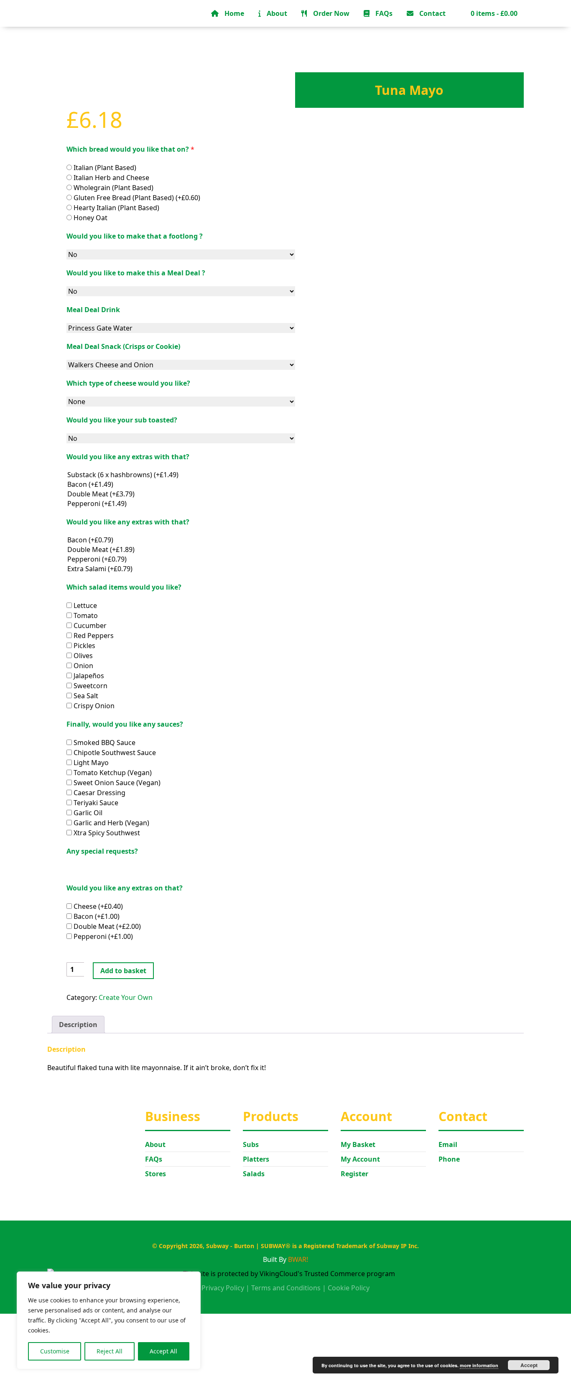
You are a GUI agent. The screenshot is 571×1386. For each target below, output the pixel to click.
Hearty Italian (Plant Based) (115, 207)
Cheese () (97, 906)
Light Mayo (90, 762)
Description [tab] (78, 1024)
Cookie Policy (349, 1287)
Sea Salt (85, 695)
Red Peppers (93, 635)
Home (233, 13)
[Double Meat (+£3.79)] (180, 494)
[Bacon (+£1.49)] (180, 484)
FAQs (383, 13)
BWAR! (298, 1259)
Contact (432, 13)
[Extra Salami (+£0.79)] (180, 569)
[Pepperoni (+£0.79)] (180, 559)
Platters (256, 1159)
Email (447, 1144)
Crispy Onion (93, 705)
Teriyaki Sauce (95, 802)
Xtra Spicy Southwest (106, 832)
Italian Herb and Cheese (110, 177)
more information (479, 1365)
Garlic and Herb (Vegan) (110, 822)
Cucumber (89, 625)
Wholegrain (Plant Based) (112, 187)
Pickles (83, 645)
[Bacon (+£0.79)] (180, 540)
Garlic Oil (87, 812)
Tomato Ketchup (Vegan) (112, 772)
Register (354, 1173)
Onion (82, 665)
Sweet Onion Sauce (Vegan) (116, 782)
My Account (360, 1159)
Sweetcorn (89, 685)
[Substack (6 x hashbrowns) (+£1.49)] (180, 475)
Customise (54, 1351)
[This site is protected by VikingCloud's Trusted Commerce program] (285, 1274)
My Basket (358, 1144)
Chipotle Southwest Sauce (114, 752)
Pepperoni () (102, 936)
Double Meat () (106, 926)
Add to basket (123, 970)
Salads (254, 1173)
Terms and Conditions (286, 1287)
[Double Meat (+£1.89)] (180, 549)
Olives (82, 655)
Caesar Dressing (98, 792)
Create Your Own (126, 997)
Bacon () (96, 916)
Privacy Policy (222, 1287)
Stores (155, 1173)
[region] (109, 1320)
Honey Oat (89, 217)
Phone (449, 1159)
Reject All (109, 1351)
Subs (251, 1144)
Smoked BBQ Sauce (103, 742)
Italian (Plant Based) (104, 167)
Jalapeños (88, 675)
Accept (529, 1365)
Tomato (85, 615)
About (276, 13)
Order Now (330, 13)
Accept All (163, 1351)
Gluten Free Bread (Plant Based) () (136, 197)
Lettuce (84, 605)
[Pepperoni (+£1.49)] (180, 504)
